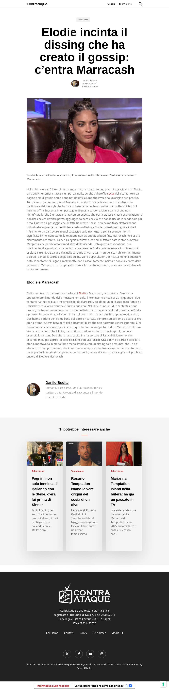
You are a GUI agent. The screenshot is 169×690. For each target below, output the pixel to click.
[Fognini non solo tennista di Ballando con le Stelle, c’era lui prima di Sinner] (45, 496)
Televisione (83, 20)
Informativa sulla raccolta (53, 685)
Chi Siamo (52, 633)
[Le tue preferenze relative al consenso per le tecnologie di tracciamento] (163, 684)
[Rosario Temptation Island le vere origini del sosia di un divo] (84, 496)
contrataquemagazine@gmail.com (77, 664)
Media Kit (117, 633)
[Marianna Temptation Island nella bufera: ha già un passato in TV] (124, 496)
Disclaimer (99, 633)
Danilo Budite (89, 80)
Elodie (82, 293)
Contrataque (37, 4)
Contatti (69, 633)
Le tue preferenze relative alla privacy (99, 685)
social (110, 193)
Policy (83, 633)
